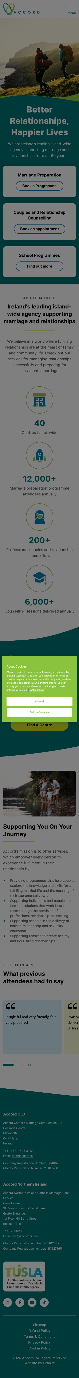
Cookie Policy (36, 690)
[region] (39, 689)
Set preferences (39, 712)
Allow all (39, 701)
